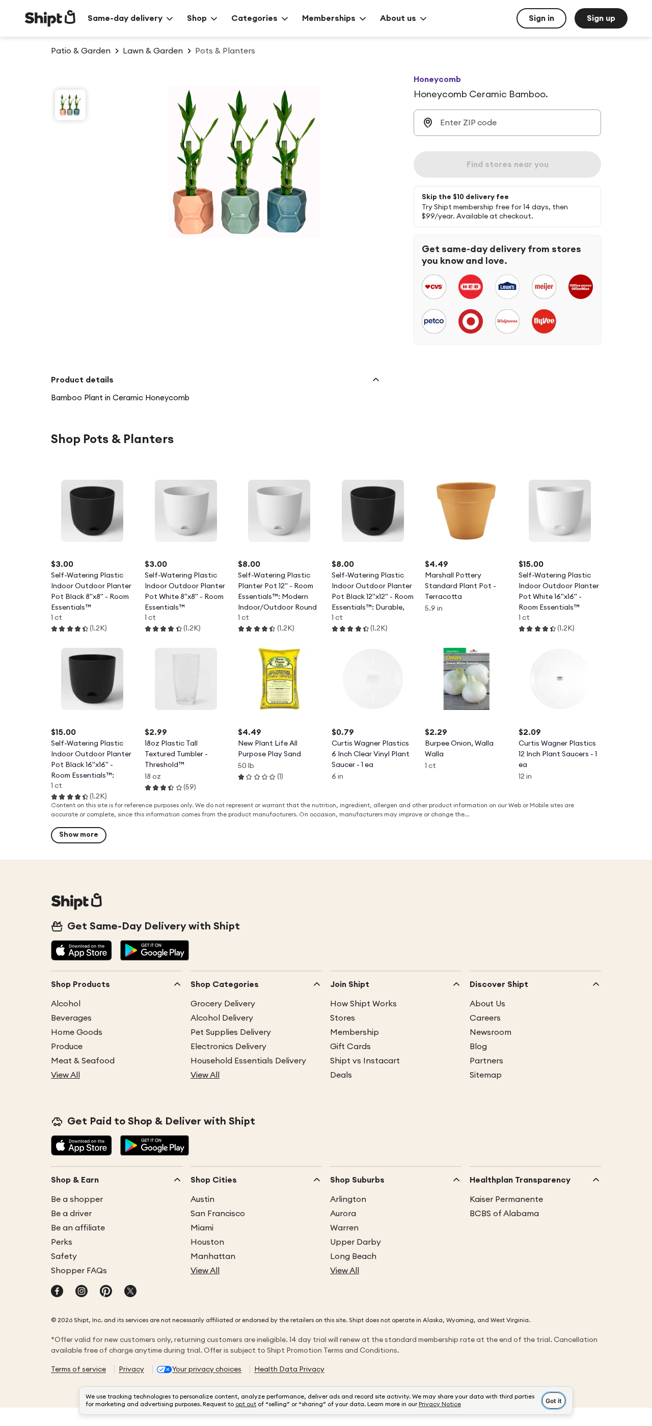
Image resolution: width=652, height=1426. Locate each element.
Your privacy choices (206, 1369)
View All (65, 1075)
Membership (354, 1032)
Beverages (71, 1018)
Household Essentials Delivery (248, 1061)
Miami (202, 1228)
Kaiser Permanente (506, 1199)
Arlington (348, 1199)
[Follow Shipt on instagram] (81, 1292)
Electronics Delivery (228, 1047)
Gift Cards (350, 1047)
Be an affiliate (78, 1228)
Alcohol (65, 1004)
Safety (64, 1256)
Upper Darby (355, 1242)
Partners (486, 1061)
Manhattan (213, 1256)
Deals (341, 1075)
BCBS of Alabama (504, 1214)
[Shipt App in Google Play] (154, 951)
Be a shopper (77, 1199)
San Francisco (218, 1214)
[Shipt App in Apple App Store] (81, 951)
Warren (344, 1228)
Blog (478, 1047)
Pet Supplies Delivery (231, 1032)
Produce (67, 1047)
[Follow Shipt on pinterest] (106, 1292)
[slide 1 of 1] (70, 105)
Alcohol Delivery (222, 1018)
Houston (207, 1242)
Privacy (131, 1369)
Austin (202, 1199)
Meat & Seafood (83, 1061)
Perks (61, 1242)
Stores (342, 1018)
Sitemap (486, 1075)
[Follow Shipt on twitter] (130, 1292)
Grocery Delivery (223, 1004)
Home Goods (76, 1032)
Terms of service (78, 1369)
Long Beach (353, 1256)
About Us (487, 1004)
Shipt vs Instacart (365, 1061)
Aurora (343, 1214)
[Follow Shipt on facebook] (57, 1292)
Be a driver (71, 1214)
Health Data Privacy (289, 1369)
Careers (485, 1018)
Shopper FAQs (79, 1271)
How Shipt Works (363, 1004)
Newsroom (490, 1032)
